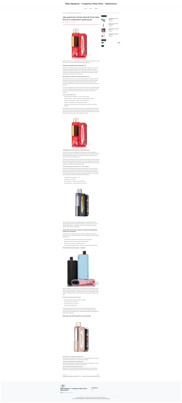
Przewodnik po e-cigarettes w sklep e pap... (114, 34)
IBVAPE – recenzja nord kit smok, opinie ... (113, 24)
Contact (96, 8)
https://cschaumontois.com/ (68, 392)
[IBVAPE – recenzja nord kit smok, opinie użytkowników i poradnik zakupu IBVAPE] (104, 25)
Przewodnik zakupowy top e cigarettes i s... (113, 19)
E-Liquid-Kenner (99, 398)
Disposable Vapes (82, 398)
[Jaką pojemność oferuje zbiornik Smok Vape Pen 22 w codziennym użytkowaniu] (79, 42)
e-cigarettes (88, 398)
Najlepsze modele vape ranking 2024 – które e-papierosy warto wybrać (72, 376)
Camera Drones (76, 398)
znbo (63, 22)
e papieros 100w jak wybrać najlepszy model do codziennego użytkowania (91, 376)
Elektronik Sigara (93, 398)
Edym (70, 22)
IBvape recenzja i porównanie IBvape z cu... (114, 29)
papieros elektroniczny (106, 398)
